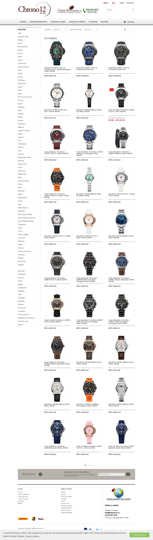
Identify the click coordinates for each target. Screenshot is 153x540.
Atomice (21, 278)
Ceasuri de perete (77, 22)
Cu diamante (22, 288)
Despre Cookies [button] (32, 536)
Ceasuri (23, 22)
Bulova (20, 60)
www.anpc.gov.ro (66, 510)
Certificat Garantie (66, 508)
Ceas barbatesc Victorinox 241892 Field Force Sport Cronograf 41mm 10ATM (119, 322)
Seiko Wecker (23, 208)
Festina (20, 100)
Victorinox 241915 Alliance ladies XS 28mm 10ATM (88, 195)
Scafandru (21, 298)
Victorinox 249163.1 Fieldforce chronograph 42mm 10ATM (87, 405)
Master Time (22, 164)
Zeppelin (21, 265)
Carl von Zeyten (23, 67)
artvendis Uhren (23, 37)
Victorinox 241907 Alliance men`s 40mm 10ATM (121, 363)
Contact (63, 494)
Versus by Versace (24, 251)
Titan (19, 294)
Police (20, 177)
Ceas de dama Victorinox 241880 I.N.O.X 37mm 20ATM (57, 321)
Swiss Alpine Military (25, 214)
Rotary (20, 194)
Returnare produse (66, 505)
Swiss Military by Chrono (26, 218)
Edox (20, 94)
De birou (21, 304)
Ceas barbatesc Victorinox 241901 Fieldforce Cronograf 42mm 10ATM (89, 153)
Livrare (63, 501)
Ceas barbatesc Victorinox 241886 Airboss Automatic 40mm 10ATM (57, 364)
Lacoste (20, 147)
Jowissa (21, 137)
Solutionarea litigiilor (66, 512)
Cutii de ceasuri (23, 314)
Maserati (21, 161)
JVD (19, 140)
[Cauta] (133, 10)
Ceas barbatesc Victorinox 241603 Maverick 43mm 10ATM (56, 447)
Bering (20, 50)
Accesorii (93, 22)
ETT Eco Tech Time (25, 97)
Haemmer (21, 107)
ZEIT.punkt (22, 261)
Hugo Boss (22, 124)
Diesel (20, 87)
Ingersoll (21, 127)
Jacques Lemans (24, 130)
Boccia (20, 53)
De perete (21, 301)
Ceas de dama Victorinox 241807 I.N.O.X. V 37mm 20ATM (89, 447)
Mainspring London (24, 157)
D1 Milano (21, 80)
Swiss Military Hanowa (26, 221)
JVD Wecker (22, 144)
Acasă (122, 3)
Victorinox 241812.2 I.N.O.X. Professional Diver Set (119, 69)
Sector (20, 201)
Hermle (20, 117)
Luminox (21, 154)
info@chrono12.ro (112, 512)
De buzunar (22, 308)
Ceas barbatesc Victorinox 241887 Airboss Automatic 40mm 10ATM (121, 280)
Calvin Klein (22, 63)
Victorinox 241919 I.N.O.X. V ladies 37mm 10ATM (57, 237)
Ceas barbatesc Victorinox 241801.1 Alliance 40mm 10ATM (120, 153)
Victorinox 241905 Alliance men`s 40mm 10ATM (57, 405)
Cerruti (20, 73)
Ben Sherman (22, 47)
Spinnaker (21, 211)
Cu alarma (21, 311)
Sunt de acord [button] (139, 535)
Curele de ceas (23, 321)
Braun (20, 57)
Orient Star (21, 171)
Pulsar (20, 184)
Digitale (20, 284)
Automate (21, 271)
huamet (20, 120)
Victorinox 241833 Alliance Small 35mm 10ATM (121, 405)
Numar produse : (76, 29)
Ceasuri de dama (58, 22)
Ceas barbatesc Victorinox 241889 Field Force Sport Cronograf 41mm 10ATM (86, 280)
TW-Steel (21, 241)
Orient (20, 167)
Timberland (22, 224)
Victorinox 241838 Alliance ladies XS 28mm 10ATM (89, 111)
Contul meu (130, 3)
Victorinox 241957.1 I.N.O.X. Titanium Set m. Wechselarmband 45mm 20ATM (57, 69)
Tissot (20, 231)
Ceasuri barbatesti (38, 22)
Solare (20, 281)
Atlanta (20, 40)
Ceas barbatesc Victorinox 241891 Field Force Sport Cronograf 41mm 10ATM (89, 322)
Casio (20, 70)
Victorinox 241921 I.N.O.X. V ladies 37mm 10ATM (122, 195)
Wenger (20, 258)
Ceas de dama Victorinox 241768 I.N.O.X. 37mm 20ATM (121, 111)
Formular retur (65, 503)
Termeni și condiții (66, 496)
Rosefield (21, 191)
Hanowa (20, 114)
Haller (20, 110)
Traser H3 (21, 238)
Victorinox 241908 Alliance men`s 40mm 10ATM (89, 363)
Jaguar (20, 134)
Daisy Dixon (22, 83)
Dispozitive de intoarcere (26, 318)
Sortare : (47, 29)
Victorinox (21, 255)
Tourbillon (21, 291)
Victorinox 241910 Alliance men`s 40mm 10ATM (121, 237)
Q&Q (19, 187)
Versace (21, 248)
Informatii (63, 499)
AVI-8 (20, 43)
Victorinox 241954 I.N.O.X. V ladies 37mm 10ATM (87, 237)
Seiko (20, 204)
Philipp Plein (22, 174)
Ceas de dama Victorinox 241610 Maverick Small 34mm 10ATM (121, 447)
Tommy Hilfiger (23, 234)
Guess (20, 104)
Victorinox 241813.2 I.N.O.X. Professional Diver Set (87, 69)
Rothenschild (22, 198)
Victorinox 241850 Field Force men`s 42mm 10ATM (55, 111)
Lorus (20, 151)
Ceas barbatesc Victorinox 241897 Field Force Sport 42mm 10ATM (56, 196)
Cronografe (21, 274)
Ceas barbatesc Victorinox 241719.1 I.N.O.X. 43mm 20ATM (56, 153)
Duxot (20, 90)
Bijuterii (104, 22)
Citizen (20, 77)
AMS (19, 33)
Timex (20, 228)
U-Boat (20, 244)
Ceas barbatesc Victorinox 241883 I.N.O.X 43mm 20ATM (55, 279)
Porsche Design (23, 181)
